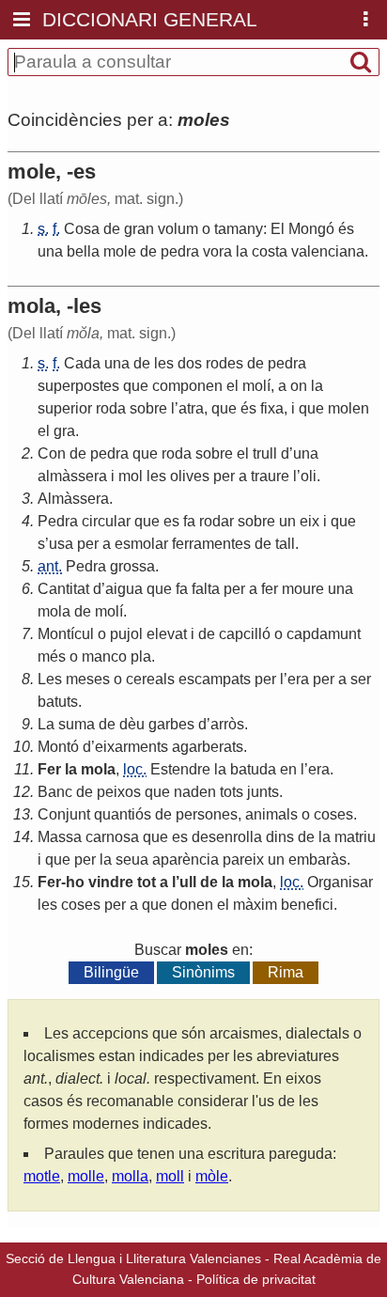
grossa (132, 566)
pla (141, 656)
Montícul (66, 634)
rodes (224, 363)
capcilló (245, 634)
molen (348, 408)
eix (309, 521)
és (346, 229)
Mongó (311, 229)
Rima (285, 972)
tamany (238, 229)
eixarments (131, 747)
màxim (255, 905)
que (135, 386)
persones (207, 814)
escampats (214, 679)
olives (189, 476)
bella (83, 251)
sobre (148, 408)
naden (195, 792)
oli (309, 476)
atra (191, 408)
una (50, 251)
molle (86, 1176)
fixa (272, 408)
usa (61, 544)
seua (132, 859)
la (242, 251)
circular (106, 521)
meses (88, 679)
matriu (355, 837)
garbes (171, 724)
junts (263, 792)
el (232, 386)
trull (265, 453)
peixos (119, 792)
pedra (180, 251)
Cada (82, 363)
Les (50, 679)
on (298, 386)
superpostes (78, 386)
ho (75, 882)
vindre (110, 882)
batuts (58, 702)
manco (104, 656)
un (287, 521)
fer (269, 589)
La (46, 724)
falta (206, 589)
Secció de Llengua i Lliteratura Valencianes (133, 1258)
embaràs (317, 859)
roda (111, 408)
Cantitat (63, 589)
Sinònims (203, 972)
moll (170, 1176)
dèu (132, 724)
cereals (150, 679)
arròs (227, 724)
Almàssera (73, 499)
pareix (243, 859)
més (52, 656)
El (278, 229)
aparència (185, 859)
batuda (253, 769)
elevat (167, 634)
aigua (124, 589)
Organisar (340, 882)
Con (52, 453)
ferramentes (211, 544)
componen (187, 386)
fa (189, 521)
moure (303, 589)
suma (76, 724)
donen (192, 905)
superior (65, 408)
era (298, 679)
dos (190, 363)
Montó (58, 747)
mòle (211, 1176)
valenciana (327, 251)
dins (280, 837)
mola (54, 611)
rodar (216, 521)
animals (271, 814)
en (288, 769)
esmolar (141, 544)
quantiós (122, 814)
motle (41, 1176)
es (171, 521)
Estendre (180, 769)
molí (256, 386)
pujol (126, 634)
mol (130, 476)
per (224, 476)
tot (146, 882)
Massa (60, 837)
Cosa (82, 229)
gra (64, 431)
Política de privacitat (256, 1279)
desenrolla (227, 837)
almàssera (72, 476)
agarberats (207, 747)
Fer (49, 769)
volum (178, 229)
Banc (55, 792)
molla (130, 1176)
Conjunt (64, 814)
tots (231, 792)
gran (139, 229)
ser (360, 679)
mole (119, 251)
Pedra (58, 521)
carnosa (112, 837)
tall (285, 544)
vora (217, 251)
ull (187, 882)
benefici (307, 905)
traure (270, 476)
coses (333, 814)
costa (269, 251)
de (111, 229)
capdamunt (323, 634)
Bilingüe (111, 972)
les (164, 363)
